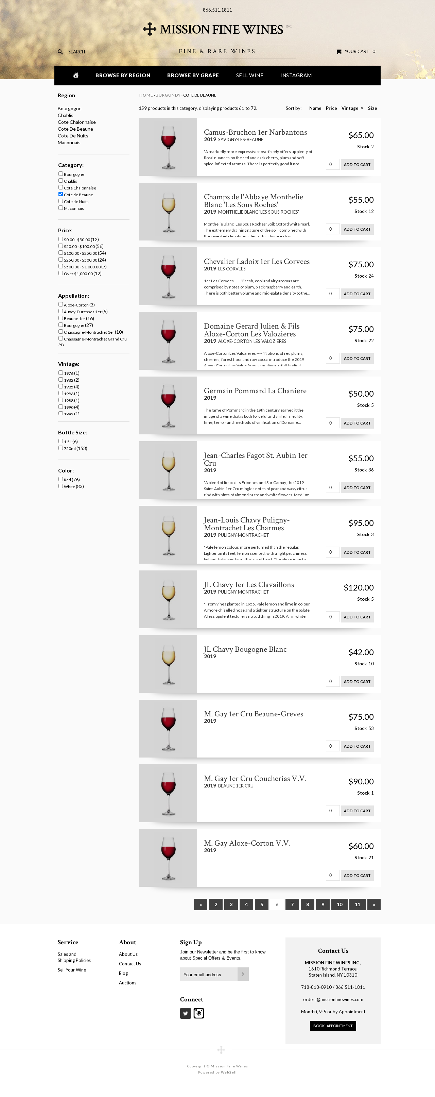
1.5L (68, 441)
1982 (69, 380)
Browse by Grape (193, 75)
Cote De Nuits (73, 135)
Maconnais (69, 142)
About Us (128, 954)
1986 (69, 393)
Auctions (127, 982)
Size (372, 108)
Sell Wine (250, 75)
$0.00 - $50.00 (77, 239)
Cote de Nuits (76, 201)
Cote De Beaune (75, 129)
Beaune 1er (75, 318)
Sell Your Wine (72, 970)
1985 (69, 386)
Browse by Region (122, 75)
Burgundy (168, 95)
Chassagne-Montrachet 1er (89, 332)
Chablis (65, 115)
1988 (69, 400)
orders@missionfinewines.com (333, 999)
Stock (363, 146)
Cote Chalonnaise (77, 122)
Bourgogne (70, 108)
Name (315, 108)
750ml (70, 448)
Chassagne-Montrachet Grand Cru (95, 339)
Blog (123, 973)
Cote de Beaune (78, 194)
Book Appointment (333, 1026)
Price (331, 108)
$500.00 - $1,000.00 (82, 266)
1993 (69, 414)
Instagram (296, 75)
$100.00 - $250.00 (81, 253)
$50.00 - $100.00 (79, 246)
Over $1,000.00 (78, 273)
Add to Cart (357, 164)
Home (146, 95)
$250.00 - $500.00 (81, 260)
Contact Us (130, 963)
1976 (69, 373)
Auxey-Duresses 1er (83, 311)
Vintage (350, 108)
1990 (69, 407)
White (70, 486)
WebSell (229, 1072)
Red (68, 479)
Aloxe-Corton (76, 305)
